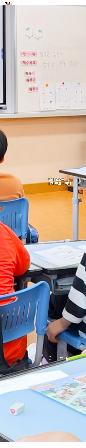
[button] (56, 358)
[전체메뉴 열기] (80, 2)
